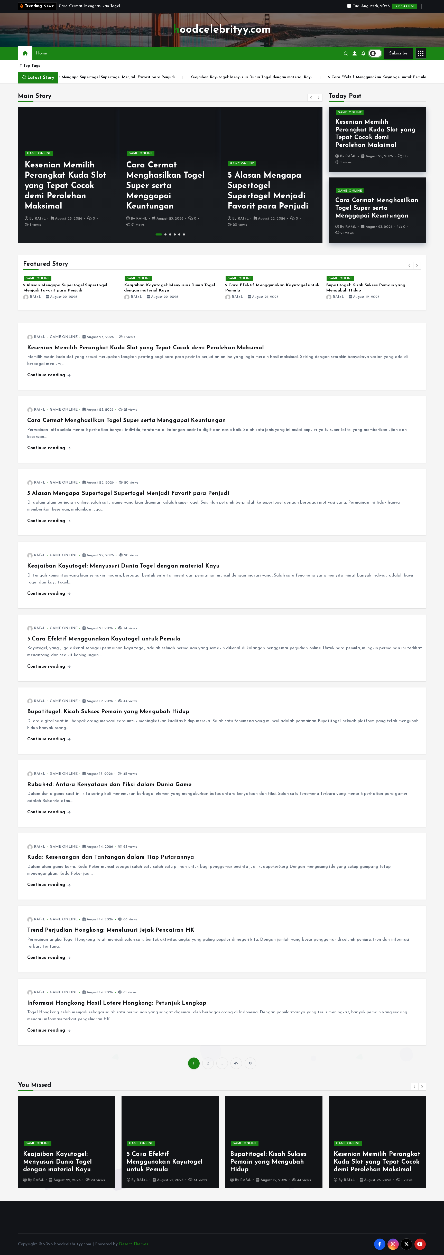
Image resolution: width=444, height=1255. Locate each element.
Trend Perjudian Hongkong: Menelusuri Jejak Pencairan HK (110, 930)
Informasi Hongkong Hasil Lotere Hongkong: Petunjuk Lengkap (116, 1003)
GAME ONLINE (39, 153)
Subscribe (398, 53)
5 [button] (179, 234)
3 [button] (170, 234)
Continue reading (47, 375)
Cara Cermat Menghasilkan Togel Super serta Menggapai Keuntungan (64, 186)
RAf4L (40, 219)
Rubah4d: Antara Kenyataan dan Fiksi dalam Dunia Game (109, 785)
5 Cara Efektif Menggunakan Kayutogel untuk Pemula (306, 77)
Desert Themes (133, 1244)
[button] (311, 97)
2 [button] (163, 234)
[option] (68, 175)
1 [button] (156, 234)
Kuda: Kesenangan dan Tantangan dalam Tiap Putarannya (110, 857)
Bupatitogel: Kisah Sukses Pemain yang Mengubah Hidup (108, 712)
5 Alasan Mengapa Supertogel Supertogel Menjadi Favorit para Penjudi (128, 493)
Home (41, 53)
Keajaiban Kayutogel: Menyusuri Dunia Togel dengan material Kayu (180, 77)
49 (236, 1063)
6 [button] (184, 234)
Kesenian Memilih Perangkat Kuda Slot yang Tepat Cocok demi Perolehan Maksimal (145, 348)
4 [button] (175, 234)
